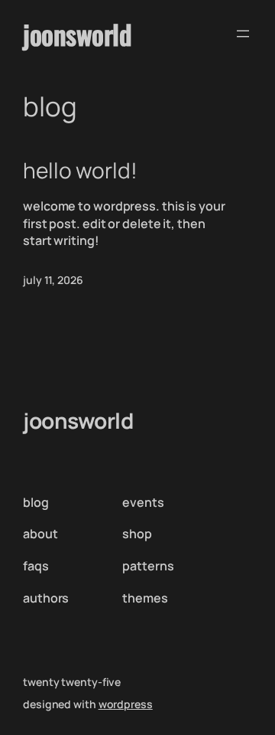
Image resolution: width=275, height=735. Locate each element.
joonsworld (77, 34)
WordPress (126, 704)
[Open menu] (243, 33)
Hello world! (80, 170)
